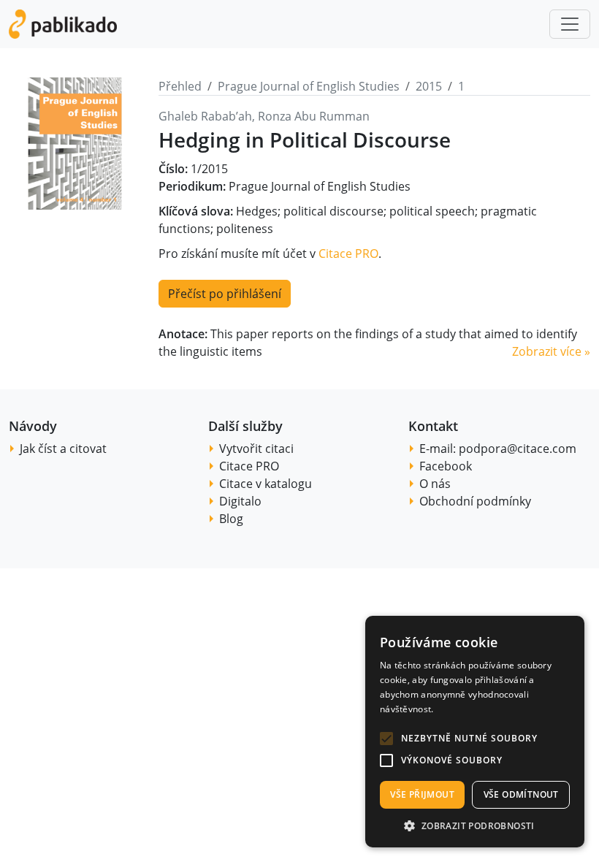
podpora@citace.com (517, 448)
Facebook (445, 466)
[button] (386, 738)
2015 (429, 86)
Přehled (180, 86)
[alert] (474, 731)
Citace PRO (348, 253)
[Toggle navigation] (569, 24)
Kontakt (433, 426)
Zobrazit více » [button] (551, 351)
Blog (231, 519)
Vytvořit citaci (256, 448)
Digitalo (240, 501)
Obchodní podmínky (475, 501)
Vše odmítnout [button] (521, 794)
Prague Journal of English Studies (309, 86)
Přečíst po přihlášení (224, 294)
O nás (435, 484)
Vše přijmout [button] (422, 794)
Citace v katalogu (265, 484)
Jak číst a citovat (63, 448)
